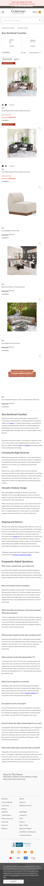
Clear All (16, 59)
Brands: (4, 59)
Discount (7, 818)
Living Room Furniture (8, 28)
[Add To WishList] (39, 67)
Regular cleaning (30, 693)
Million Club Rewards (27, 832)
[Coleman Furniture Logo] (18, 12)
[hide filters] (6, 52)
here (4, 877)
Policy (23, 825)
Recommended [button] (33, 52)
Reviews (25, 835)
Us (22, 802)
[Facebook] (12, 853)
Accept (13, 881)
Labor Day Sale (6, 115)
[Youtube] (25, 853)
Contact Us (30, 6)
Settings (7, 802)
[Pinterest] (32, 853)
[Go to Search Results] (39, 20)
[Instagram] (18, 853)
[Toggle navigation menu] (3, 12)
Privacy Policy (15, 875)
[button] (34, 12)
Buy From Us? (25, 805)
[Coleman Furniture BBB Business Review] (22, 846)
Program (6, 815)
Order (5, 805)
